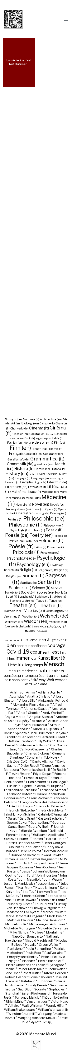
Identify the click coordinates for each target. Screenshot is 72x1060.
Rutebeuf (28, 981)
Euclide (12, 786)
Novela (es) (57, 504)
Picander (28, 961)
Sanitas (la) (28, 583)
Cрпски (50, 434)
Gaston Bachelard (51, 818)
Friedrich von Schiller (19, 814)
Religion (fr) (61, 570)
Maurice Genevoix (49, 920)
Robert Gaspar (15, 977)
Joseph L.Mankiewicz (19, 883)
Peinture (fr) (14, 519)
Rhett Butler (32, 973)
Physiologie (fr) (19, 530)
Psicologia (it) (26, 552)
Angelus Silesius (41, 717)
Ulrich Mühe (15, 1001)
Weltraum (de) (14, 622)
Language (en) (40, 478)
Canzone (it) (47, 423)
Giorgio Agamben (34, 831)
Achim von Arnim (22, 692)
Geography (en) (53, 454)
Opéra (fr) (23, 513)
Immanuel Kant (16, 859)
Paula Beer (33, 953)
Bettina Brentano (21, 741)
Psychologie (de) (21, 558)
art (43, 640)
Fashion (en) (14, 442)
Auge (51, 640)
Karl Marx (25, 888)
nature (45, 670)
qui (51, 675)
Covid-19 (17, 651)
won (36, 684)
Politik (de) (31, 541)
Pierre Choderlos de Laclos (26, 965)
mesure (14, 671)
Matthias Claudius (20, 920)
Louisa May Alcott (19, 904)
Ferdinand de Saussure (20, 790)
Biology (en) (30, 423)
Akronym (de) (13, 419)
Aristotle (38, 721)
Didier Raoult (30, 765)
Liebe (12, 665)
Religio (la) (28, 569)
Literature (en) (16, 487)
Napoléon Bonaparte (27, 936)
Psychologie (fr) (37, 561)
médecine (30, 671)
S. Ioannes (45, 981)
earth (47, 652)
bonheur (23, 646)
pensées (10, 675)
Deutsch (20, 438)
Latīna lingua (56, 478)
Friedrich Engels (21, 806)
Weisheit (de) (54, 616)
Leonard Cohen (33, 896)
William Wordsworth (53, 1010)
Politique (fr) (51, 540)
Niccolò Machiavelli (39, 940)
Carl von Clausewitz (34, 749)
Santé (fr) (48, 582)
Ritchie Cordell (55, 973)
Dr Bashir (59, 770)
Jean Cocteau (46, 867)
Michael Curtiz (15, 924)
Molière (37, 932)
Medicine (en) (50, 492)
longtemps (34, 665)
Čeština (35, 627)
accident (9, 640)
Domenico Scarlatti (36, 770)
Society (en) (12, 592)
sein (8, 680)
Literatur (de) (57, 482)
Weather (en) (30, 616)
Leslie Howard (25, 900)
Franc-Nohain (39, 798)
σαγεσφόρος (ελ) (53, 626)
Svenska (15, 600)
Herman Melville (56, 851)
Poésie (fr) (21, 546)
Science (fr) (41, 588)
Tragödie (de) (12, 611)
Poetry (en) (41, 535)
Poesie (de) (17, 535)
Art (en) (16, 423)
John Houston (46, 875)
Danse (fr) (60, 434)
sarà (64, 675)
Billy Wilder (44, 741)
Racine (10, 969)
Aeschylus (16, 696)
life (21, 664)
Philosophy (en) (53, 525)
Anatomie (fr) (30, 419)
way (42, 680)
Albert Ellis (27, 700)
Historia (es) (42, 469)
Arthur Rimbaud (35, 725)
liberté (58, 658)
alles (25, 639)
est (55, 652)
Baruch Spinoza (15, 733)
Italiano (32, 474)
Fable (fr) (57, 438)
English (39, 438)
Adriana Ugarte (49, 692)
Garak (12, 818)
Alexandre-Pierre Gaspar (31, 704)
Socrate (40, 989)
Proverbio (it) (55, 547)
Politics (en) (16, 541)
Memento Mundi (42, 1034)
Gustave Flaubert (17, 839)
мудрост (31, 630)
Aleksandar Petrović (53, 700)
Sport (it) (11, 596)
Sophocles (57, 989)
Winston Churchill (21, 1014)
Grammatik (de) (20, 464)
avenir (62, 640)
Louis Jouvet (44, 904)
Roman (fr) (33, 575)
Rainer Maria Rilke (31, 969)
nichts (59, 671)
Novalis (30, 944)
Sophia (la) (61, 592)
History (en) (17, 473)
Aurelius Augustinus (47, 729)
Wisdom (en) (36, 621)
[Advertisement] (36, 258)
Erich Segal (57, 782)
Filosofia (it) (54, 449)
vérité (33, 680)
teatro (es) (28, 600)
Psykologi (56, 565)
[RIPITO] (20, 19)
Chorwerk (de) (19, 428)
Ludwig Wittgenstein (47, 908)
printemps (26, 675)
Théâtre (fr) (50, 605)
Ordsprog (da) (40, 513)
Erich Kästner (36, 782)
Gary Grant (27, 818)
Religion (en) (45, 570)
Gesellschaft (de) (18, 459)
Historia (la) (58, 469)
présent (41, 675)
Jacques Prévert (45, 863)
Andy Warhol (52, 713)
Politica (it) (60, 536)
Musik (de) (33, 498)
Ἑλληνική (42, 631)
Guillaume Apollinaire (48, 835)
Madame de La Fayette (23, 912)
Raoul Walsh (56, 969)
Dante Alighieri (43, 761)
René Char (12, 973)
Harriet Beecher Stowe (23, 843)
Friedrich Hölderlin (49, 806)
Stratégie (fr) (58, 596)
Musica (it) (18, 498)
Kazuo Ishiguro (46, 888)
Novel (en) (40, 504)
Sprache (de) (26, 596)
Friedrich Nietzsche (20, 810)
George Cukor (17, 822)
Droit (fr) (29, 438)
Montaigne (54, 932)
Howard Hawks (50, 855)
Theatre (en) (23, 605)
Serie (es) (57, 588)
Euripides (56, 786)
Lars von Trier (47, 892)
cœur (36, 652)
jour (34, 658)
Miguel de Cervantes (53, 928)
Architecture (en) (51, 419)
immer (23, 658)
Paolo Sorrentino (38, 949)
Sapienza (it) (20, 587)
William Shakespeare (19, 1010)
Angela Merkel (15, 717)
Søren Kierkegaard (36, 993)
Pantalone (15, 949)
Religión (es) (14, 576)
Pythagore (56, 965)
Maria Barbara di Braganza (25, 916)
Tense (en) (55, 600)
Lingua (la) (39, 482)
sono (16, 680)
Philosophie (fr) (26, 525)
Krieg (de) (52, 474)
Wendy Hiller (55, 1006)
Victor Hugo (59, 1001)
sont (24, 680)
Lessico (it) (12, 482)
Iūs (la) (41, 474)
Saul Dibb (24, 989)
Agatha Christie (38, 696)
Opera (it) (51, 509)
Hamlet (37, 839)
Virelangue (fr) (13, 616)
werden (61, 680)
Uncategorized (57, 611)
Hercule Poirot (30, 851)
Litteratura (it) (37, 487)
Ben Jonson (28, 737)
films (11, 658)
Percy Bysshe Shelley (22, 957)
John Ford (26, 875)
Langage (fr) (22, 478)
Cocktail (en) (37, 434)
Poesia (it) (54, 530)
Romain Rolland (40, 977)
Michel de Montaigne (19, 928)
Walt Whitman (32, 1006)
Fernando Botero (19, 794)
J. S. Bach (23, 863)
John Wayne (53, 879)
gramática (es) (43, 464)
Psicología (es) (49, 552)
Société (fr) (29, 592)
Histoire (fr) (24, 468)
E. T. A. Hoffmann (18, 774)
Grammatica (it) (47, 459)
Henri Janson (32, 847)
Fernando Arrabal (53, 790)
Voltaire (13, 1006)
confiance (39, 646)
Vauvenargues (37, 1001)
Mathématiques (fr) (26, 492)
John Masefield (30, 879)
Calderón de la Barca (32, 745)
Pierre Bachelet (49, 961)
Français (16, 453)
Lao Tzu (28, 892)
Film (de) (59, 442)
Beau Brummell (41, 733)
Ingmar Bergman (42, 859)
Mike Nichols (19, 932)
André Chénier (29, 713)
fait (63, 652)
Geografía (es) (33, 454)
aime (16, 640)
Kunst (43, 658)
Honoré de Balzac (23, 855)
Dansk (12, 438)
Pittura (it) (37, 530)
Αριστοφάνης (41, 1022)
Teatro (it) (42, 600)
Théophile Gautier (55, 997)
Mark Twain (55, 916)
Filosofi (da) (39, 449)
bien (11, 645)
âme (43, 684)
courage (56, 645)
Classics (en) (20, 434)
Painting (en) (58, 513)
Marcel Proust (53, 912)
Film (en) (20, 447)
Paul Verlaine (54, 953)
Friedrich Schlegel (51, 810)
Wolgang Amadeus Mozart (37, 1018)
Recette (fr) (11, 570)
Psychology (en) (33, 564)
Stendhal (12, 993)
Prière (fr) (40, 547)
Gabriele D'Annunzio (53, 814)
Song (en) (46, 592)
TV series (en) (33, 610)
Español (47, 438)
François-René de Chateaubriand (44, 802)
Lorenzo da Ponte (52, 900)
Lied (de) (26, 482)
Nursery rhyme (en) (18, 509)
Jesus (26, 871)
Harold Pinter (56, 839)
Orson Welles (49, 944)
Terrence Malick (27, 997)
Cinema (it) (39, 428)
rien (57, 675)
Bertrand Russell (52, 737)
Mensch (54, 664)
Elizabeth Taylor (36, 778)
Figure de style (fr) (38, 442)
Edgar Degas (42, 774)
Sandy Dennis (37, 985)
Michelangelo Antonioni (47, 924)
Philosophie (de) (44, 518)
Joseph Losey (48, 883)
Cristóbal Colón (18, 761)
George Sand (40, 822)
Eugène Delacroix (33, 786)
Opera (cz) (38, 509)
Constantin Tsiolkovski (43, 757)
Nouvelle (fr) (23, 504)
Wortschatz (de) (21, 626)
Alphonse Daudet (36, 709)
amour (35, 640)
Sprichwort (42, 596)
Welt (50, 680)
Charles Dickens (37, 753)
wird (28, 684)
